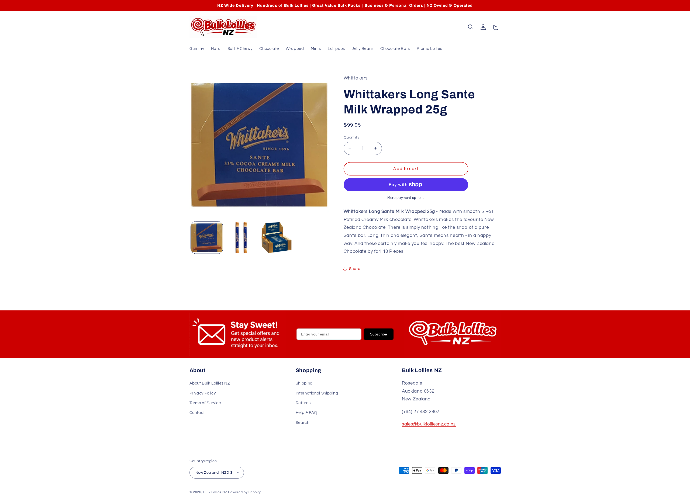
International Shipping (317, 393)
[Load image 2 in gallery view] (242, 237)
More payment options (406, 198)
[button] (470, 27)
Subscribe (378, 334)
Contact (197, 413)
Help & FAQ (306, 413)
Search (302, 423)
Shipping (304, 384)
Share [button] (354, 269)
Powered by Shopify (244, 491)
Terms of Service (205, 403)
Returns (303, 403)
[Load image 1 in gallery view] (207, 237)
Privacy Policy (202, 393)
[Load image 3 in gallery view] (277, 237)
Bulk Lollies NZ (215, 491)
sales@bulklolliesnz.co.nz (429, 424)
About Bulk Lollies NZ (209, 384)
